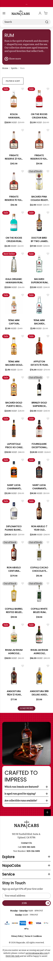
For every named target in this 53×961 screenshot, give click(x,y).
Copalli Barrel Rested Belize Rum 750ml (14, 610)
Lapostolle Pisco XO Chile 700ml (13, 445)
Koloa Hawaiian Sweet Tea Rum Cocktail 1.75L (14, 116)
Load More (26, 708)
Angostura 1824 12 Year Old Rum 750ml (14, 693)
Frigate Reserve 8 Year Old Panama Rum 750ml (39, 157)
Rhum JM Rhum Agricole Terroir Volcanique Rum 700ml (39, 651)
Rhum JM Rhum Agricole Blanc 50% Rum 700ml (14, 651)
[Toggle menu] (4, 13)
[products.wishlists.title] (22, 89)
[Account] (40, 13)
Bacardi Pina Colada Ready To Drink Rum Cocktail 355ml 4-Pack (39, 198)
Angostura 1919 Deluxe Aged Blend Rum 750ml (39, 693)
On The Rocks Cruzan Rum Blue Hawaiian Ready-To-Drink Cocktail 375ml (14, 239)
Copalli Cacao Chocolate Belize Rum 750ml (39, 569)
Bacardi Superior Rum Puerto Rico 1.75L (39, 280)
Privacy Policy (17, 936)
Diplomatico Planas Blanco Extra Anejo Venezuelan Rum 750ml (14, 528)
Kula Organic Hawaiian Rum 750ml (14, 280)
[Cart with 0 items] (47, 13)
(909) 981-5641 (13, 956)
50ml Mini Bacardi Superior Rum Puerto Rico (39, 322)
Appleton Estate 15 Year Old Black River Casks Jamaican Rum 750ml (39, 363)
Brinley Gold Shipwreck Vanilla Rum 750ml (39, 404)
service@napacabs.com (37, 953)
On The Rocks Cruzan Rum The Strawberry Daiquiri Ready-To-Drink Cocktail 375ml (39, 116)
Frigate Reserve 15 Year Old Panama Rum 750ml (14, 198)
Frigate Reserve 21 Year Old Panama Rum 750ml (14, 157)
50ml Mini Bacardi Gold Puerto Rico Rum (13, 363)
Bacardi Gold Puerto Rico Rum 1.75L (13, 404)
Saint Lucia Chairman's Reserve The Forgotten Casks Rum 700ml (39, 486)
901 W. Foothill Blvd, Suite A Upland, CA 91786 (26, 836)
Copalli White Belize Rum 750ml (39, 610)
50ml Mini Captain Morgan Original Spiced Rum (13, 322)
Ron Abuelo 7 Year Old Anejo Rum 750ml (39, 528)
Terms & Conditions (33, 936)
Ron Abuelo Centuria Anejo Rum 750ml (14, 569)
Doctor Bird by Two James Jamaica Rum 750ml (39, 239)
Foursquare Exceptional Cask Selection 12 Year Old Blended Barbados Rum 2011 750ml (39, 445)
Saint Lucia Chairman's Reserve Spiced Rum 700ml (14, 486)
